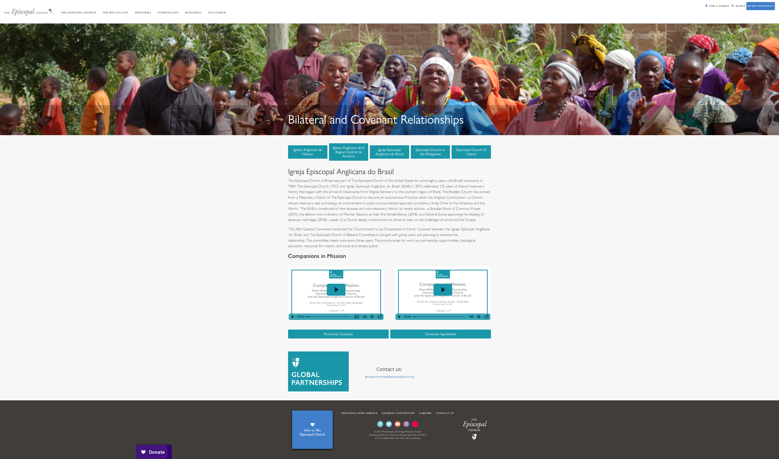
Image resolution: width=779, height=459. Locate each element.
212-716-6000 (382, 438)
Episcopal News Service (359, 413)
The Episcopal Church (78, 12)
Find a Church (719, 6)
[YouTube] (398, 424)
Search (740, 6)
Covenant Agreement (440, 334)
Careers (425, 413)
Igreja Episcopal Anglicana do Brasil (390, 152)
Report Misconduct (760, 6)
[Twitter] (389, 424)
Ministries (143, 12)
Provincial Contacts (338, 334)
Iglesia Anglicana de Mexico (308, 152)
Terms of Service (413, 438)
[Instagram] (406, 424)
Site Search (217, 12)
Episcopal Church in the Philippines (430, 152)
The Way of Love (115, 12)
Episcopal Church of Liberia (471, 152)
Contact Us (445, 413)
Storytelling (168, 12)
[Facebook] (380, 424)
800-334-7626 (397, 438)
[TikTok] (415, 424)
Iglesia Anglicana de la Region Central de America (349, 151)
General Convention (398, 413)
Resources (193, 12)
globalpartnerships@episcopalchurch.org (389, 376)
